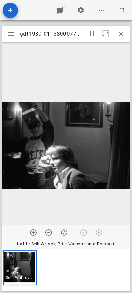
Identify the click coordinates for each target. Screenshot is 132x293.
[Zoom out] (48, 232)
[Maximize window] (105, 34)
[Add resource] (10, 10)
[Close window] (121, 34)
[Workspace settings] (80, 10)
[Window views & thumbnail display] (90, 34)
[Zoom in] (33, 232)
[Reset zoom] (64, 232)
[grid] (66, 270)
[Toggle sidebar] (11, 34)
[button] (19, 268)
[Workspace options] (101, 10)
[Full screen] (121, 10)
